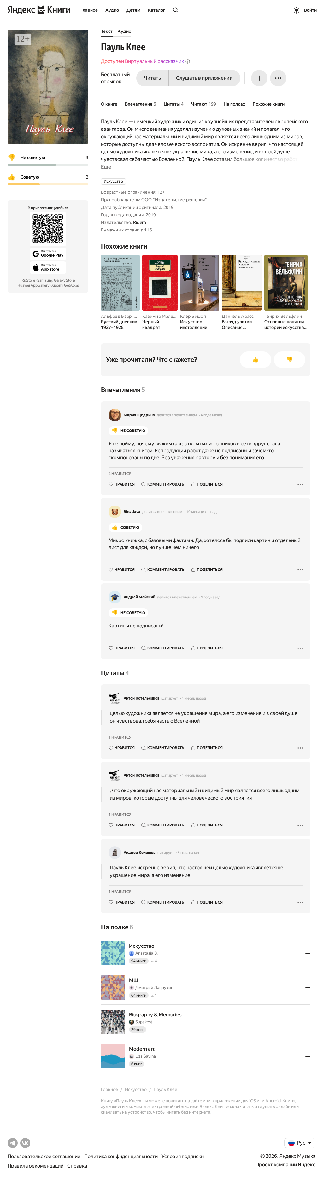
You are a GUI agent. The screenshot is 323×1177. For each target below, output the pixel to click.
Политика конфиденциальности (121, 1156)
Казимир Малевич (161, 316)
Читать (152, 78)
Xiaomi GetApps (65, 285)
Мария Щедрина (139, 415)
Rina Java (132, 512)
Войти (310, 10)
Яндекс (306, 1165)
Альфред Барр (116, 316)
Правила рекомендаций (35, 1166)
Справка (77, 1166)
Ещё (106, 167)
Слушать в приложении (204, 78)
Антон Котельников (142, 698)
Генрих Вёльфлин (283, 316)
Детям (133, 10)
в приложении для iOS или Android (246, 1100)
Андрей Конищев (140, 852)
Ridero (139, 222)
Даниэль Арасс (238, 316)
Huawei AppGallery (33, 285)
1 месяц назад (194, 698)
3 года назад (188, 852)
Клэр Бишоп (193, 316)
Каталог (156, 10)
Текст (107, 31)
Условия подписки (183, 1156)
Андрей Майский (139, 597)
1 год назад (210, 597)
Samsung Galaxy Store (56, 280)
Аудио (112, 10)
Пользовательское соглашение (44, 1156)
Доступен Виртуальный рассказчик (142, 61)
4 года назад (211, 415)
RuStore (28, 280)
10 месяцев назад (201, 512)
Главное (89, 10)
